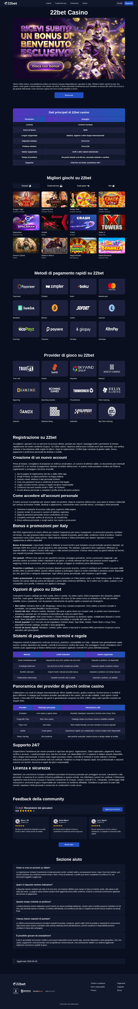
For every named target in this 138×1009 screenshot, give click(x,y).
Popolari (25, 186)
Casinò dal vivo (53, 186)
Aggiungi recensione (112, 809)
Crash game (81, 186)
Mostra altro (69, 844)
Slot (110, 186)
